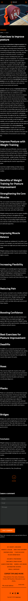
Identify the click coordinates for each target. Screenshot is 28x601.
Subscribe (21, 584)
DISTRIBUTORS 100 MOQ (14, 566)
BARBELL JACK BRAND (20, 564)
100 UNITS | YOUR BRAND (14, 559)
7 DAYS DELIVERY (19, 552)
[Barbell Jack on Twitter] (13, 593)
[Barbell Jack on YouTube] (18, 593)
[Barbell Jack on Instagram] (15, 593)
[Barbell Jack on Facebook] (10, 593)
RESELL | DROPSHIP (14, 569)
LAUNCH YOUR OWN (7, 564)
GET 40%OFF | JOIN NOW (14, 547)
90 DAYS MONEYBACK (14, 554)
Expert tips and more (14, 574)
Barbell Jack (18, 597)
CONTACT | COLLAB (6, 549)
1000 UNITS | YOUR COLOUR (14, 561)
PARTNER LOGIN (8, 552)
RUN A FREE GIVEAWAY (20, 549)
